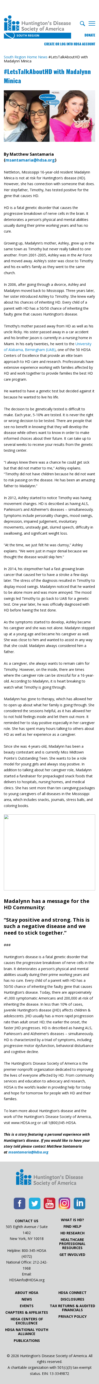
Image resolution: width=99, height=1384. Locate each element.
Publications (27, 1341)
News (27, 1299)
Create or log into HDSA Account (69, 44)
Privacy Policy (72, 1317)
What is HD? (72, 1220)
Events (27, 1306)
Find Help (72, 1226)
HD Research (72, 1233)
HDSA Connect (72, 1293)
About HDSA (26, 1293)
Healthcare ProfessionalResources (72, 1244)
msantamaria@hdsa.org (30, 160)
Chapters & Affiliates (26, 1312)
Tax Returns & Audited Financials (72, 1308)
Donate (90, 35)
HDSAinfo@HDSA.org (26, 1279)
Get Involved (72, 1255)
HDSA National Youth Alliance (26, 1332)
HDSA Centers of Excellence (27, 1321)
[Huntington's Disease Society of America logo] (49, 1178)
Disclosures (72, 1299)
